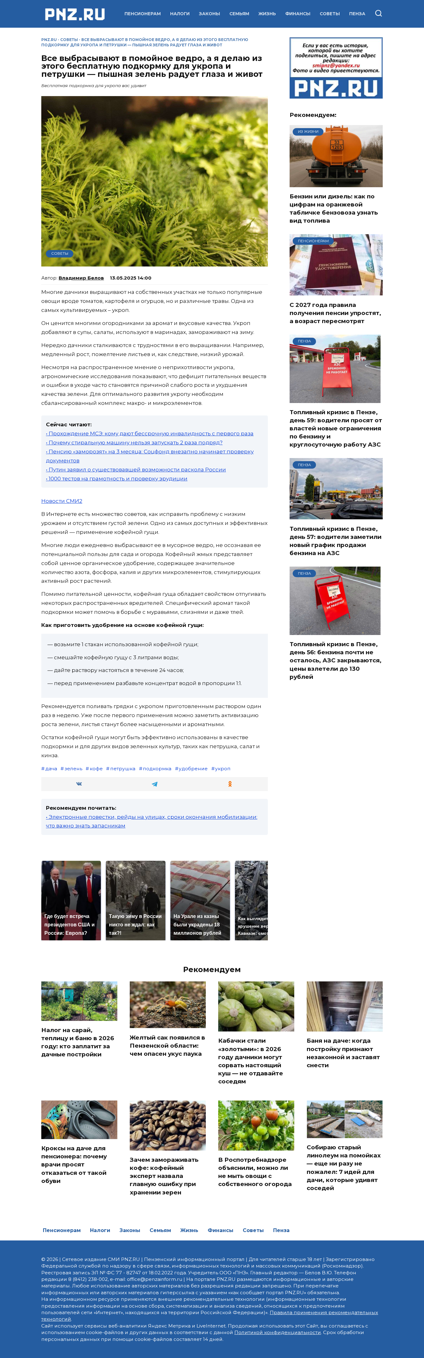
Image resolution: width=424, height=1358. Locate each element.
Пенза (357, 13)
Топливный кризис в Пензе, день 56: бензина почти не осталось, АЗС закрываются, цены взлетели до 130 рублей (335, 660)
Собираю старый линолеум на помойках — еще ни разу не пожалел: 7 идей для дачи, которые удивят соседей (344, 1168)
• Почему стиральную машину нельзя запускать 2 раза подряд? (134, 442)
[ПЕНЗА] (335, 399)
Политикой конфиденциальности (277, 1332)
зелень (73, 769)
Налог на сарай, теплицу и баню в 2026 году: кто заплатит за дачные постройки (77, 1042)
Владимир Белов (81, 278)
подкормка (157, 769)
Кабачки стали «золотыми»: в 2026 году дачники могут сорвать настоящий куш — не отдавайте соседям (250, 1061)
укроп (223, 769)
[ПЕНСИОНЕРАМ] (336, 292)
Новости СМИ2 (61, 501)
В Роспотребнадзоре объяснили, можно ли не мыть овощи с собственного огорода (255, 1172)
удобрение (193, 769)
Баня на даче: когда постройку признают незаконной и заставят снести (343, 1053)
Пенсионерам (142, 13)
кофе (96, 769)
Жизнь (267, 13)
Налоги (180, 13)
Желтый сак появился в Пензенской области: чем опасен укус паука (167, 1045)
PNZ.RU (49, 39)
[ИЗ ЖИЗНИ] (336, 183)
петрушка (122, 769)
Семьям (239, 13)
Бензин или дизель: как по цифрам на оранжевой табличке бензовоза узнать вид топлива (334, 209)
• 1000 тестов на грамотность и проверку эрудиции (116, 478)
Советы (330, 13)
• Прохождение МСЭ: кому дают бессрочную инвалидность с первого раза (150, 433)
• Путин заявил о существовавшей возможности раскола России (136, 469)
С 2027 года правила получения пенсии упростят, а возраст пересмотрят (335, 312)
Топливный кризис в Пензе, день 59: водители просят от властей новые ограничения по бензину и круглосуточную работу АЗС (336, 428)
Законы (209, 13)
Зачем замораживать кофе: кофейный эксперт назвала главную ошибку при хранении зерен (164, 1176)
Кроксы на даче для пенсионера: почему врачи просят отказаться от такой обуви (74, 1164)
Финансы (297, 13)
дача (51, 769)
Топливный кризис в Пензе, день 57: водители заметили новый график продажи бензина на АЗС (335, 541)
